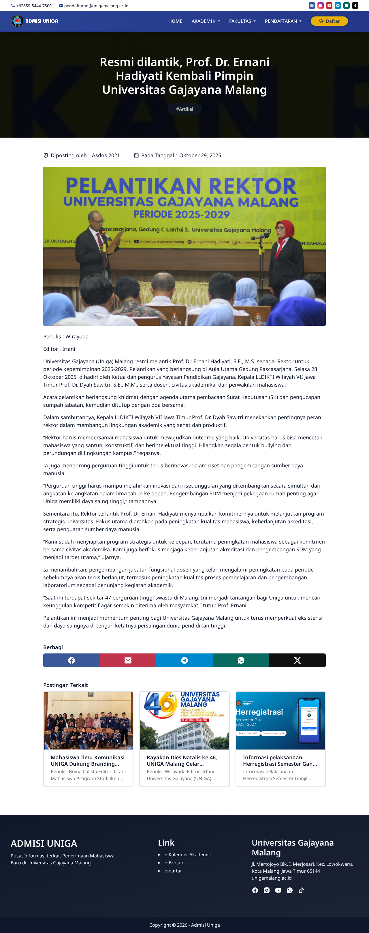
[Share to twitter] (297, 660)
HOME (175, 21)
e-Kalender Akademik (188, 854)
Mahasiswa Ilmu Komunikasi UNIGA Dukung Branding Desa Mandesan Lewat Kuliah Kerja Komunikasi (88, 760)
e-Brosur (174, 862)
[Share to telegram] (184, 660)
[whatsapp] (346, 5)
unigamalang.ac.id (272, 878)
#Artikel (184, 109)
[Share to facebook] (71, 660)
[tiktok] (355, 5)
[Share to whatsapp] (241, 660)
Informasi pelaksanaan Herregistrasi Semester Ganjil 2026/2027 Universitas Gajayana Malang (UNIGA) (280, 760)
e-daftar (173, 871)
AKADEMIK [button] (203, 21)
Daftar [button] (333, 21)
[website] (312, 890)
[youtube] (329, 5)
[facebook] (312, 5)
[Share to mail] (128, 660)
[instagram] (320, 5)
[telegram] (338, 5)
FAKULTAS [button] (240, 21)
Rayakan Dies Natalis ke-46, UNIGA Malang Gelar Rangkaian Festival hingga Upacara (182, 760)
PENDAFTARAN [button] (281, 21)
